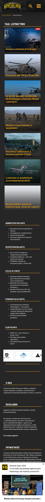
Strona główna (6, 15)
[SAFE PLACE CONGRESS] (17, 355)
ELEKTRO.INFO (11, 327)
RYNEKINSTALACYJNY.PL (15, 299)
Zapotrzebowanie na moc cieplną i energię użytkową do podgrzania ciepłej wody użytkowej (21, 311)
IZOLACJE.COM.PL (12, 271)
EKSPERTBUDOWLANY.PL (15, 247)
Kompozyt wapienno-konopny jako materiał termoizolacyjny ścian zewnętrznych (20, 279)
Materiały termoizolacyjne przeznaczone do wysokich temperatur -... (19, 285)
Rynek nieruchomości (17, 235)
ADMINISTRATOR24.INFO (15, 223)
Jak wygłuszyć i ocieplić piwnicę (20, 233)
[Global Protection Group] (34, 355)
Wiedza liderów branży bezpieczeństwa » (22, 499)
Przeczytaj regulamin (10, 436)
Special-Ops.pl (12, 5)
